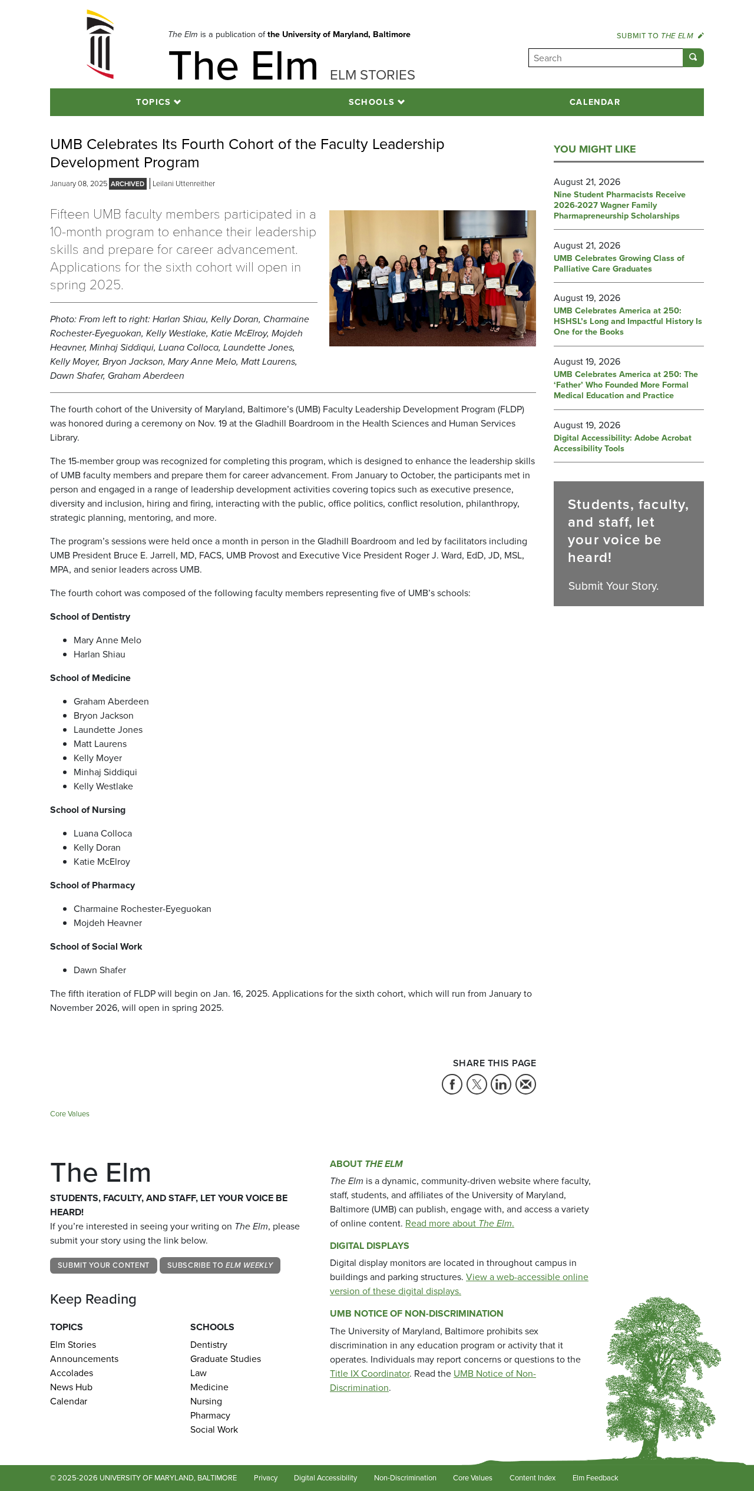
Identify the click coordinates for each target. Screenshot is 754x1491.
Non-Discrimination (405, 1477)
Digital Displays (369, 1245)
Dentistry (208, 1344)
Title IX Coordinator (369, 1373)
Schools (372, 101)
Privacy (265, 1477)
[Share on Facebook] (452, 1084)
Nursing (206, 1401)
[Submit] (693, 57)
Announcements (84, 1359)
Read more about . (459, 1223)
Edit (642, 1478)
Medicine (209, 1387)
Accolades (71, 1373)
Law (198, 1373)
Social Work (214, 1429)
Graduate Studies (225, 1359)
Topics (153, 101)
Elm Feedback (596, 1477)
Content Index (532, 1477)
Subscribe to (220, 1265)
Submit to (655, 35)
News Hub (71, 1387)
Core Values (70, 1113)
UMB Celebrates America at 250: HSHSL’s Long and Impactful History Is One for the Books (628, 321)
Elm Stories (73, 1344)
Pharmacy (210, 1415)
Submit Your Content (104, 1265)
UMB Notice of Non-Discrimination (417, 1313)
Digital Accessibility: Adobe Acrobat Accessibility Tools (623, 443)
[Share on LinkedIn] (501, 1084)
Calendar (595, 101)
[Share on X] (477, 1084)
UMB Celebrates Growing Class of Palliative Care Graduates (619, 264)
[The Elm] (100, 44)
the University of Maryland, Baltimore (339, 34)
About (366, 1164)
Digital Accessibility (325, 1477)
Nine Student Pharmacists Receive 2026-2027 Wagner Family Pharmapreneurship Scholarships (620, 205)
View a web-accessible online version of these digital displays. (459, 1284)
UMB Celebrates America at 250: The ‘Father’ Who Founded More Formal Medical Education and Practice (626, 385)
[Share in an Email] (525, 1084)
